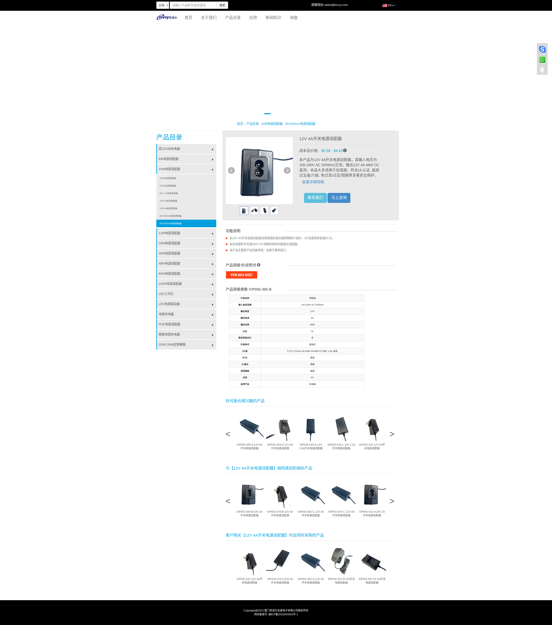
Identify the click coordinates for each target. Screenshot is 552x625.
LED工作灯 (166, 294)
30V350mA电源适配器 (300, 123)
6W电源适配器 (168, 159)
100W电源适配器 (170, 283)
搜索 (222, 5)
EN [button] (389, 5)
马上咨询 (339, 198)
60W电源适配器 (169, 273)
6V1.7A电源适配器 (169, 193)
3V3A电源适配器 (168, 178)
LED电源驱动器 (169, 304)
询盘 (294, 18)
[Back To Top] (542, 71)
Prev (231, 170)
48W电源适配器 (169, 263)
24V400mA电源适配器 (171, 216)
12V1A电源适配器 (168, 208)
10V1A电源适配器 (168, 201)
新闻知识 (273, 18)
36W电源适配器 (169, 253)
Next (287, 170)
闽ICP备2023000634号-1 (283, 614)
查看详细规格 (313, 182)
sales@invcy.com (336, 4)
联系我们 (315, 198)
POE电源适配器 (169, 324)
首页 (188, 18)
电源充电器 (166, 314)
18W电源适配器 (169, 243)
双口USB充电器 (169, 148)
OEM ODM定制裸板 (172, 344)
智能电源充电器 (169, 334)
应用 (253, 18)
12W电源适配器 (169, 233)
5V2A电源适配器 (168, 186)
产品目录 (233, 18)
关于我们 (208, 18)
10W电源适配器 (271, 123)
